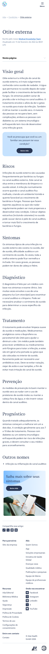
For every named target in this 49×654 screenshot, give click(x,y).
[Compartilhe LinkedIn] (12, 530)
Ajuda (5, 600)
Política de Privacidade (12, 613)
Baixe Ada (24, 151)
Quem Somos (32, 544)
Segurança (7, 604)
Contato (6, 637)
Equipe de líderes (33, 576)
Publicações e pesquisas (36, 572)
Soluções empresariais (35, 552)
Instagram (34, 596)
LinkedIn (33, 600)
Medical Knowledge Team (30, 39)
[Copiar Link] (4, 530)
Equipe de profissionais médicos (36, 581)
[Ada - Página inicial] (4, 5)
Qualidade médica (33, 568)
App (27, 548)
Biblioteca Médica (10, 596)
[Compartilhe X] (8, 530)
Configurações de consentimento (10, 626)
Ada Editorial (8, 592)
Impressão (7, 608)
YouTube (33, 608)
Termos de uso (9, 621)
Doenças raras (32, 564)
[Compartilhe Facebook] (16, 530)
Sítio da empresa (10, 544)
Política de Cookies (11, 617)
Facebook (34, 592)
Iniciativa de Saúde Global (34, 558)
